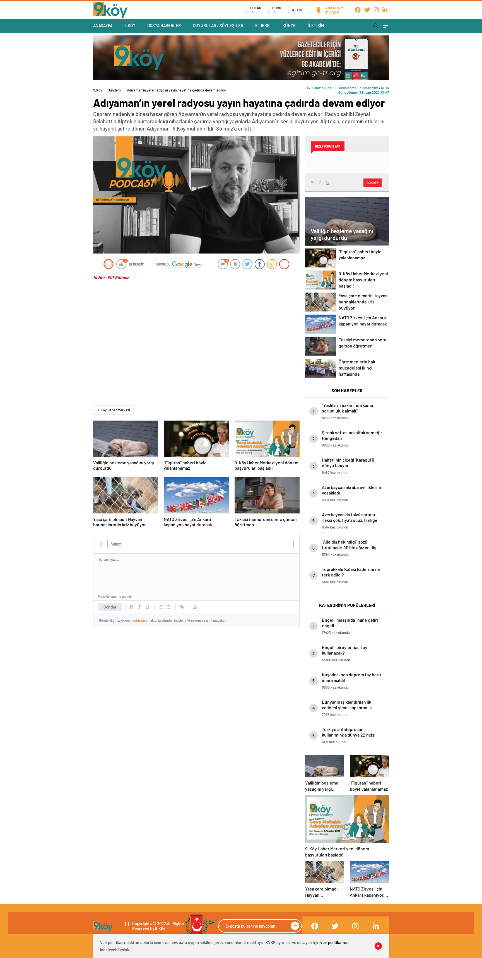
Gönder (110, 606)
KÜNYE (289, 25)
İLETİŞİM (316, 25)
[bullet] (168, 607)
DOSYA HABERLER (164, 25)
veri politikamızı (334, 942)
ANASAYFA (102, 25)
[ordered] (161, 607)
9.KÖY (129, 25)
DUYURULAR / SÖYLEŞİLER (218, 25)
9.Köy (97, 90)
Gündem (114, 90)
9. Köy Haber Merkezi (113, 410)
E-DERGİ (263, 25)
